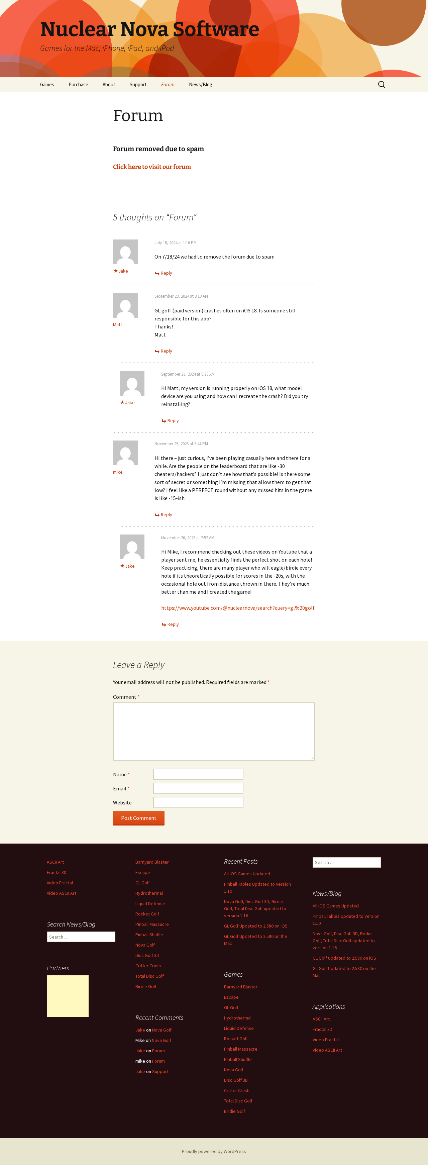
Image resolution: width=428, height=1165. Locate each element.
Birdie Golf (145, 986)
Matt (117, 324)
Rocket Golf (147, 914)
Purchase (78, 84)
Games (47, 84)
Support (138, 84)
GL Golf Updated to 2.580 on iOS (256, 926)
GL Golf (142, 883)
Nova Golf (145, 945)
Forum (168, 84)
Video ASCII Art (61, 893)
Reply (166, 273)
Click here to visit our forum (152, 167)
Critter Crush (148, 966)
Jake (123, 271)
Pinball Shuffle (149, 935)
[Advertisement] (68, 996)
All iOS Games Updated (247, 874)
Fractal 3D (57, 872)
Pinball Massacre (152, 924)
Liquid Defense (150, 903)
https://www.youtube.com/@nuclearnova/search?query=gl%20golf (238, 607)
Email (121, 788)
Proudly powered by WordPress (214, 1151)
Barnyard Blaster (152, 862)
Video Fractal (60, 883)
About (109, 84)
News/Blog (200, 84)
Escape (142, 872)
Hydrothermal (149, 893)
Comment (126, 696)
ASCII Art (55, 862)
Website (122, 802)
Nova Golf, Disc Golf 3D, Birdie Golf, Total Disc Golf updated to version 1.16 (255, 908)
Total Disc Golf (149, 976)
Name (121, 774)
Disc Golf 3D (147, 955)
